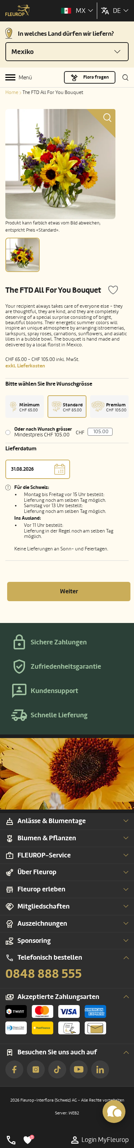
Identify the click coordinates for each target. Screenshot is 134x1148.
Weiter (69, 591)
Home (11, 92)
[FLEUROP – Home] (17, 11)
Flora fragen (96, 77)
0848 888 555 (43, 974)
